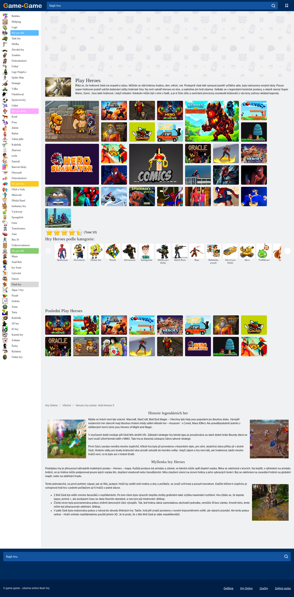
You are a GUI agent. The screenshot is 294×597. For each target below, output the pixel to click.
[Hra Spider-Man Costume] (226, 196)
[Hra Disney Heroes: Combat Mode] (254, 153)
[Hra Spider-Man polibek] (198, 196)
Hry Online (246, 588)
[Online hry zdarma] (22, 5)
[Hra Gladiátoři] (142, 132)
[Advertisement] (106, 44)
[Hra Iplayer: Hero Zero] (114, 153)
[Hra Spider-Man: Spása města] (226, 175)
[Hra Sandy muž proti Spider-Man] (58, 218)
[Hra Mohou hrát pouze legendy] (170, 132)
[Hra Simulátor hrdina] (72, 164)
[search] (273, 6)
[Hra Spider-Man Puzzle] (142, 196)
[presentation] (48, 251)
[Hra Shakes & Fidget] (114, 132)
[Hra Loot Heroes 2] (142, 110)
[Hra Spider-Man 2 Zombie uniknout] (86, 196)
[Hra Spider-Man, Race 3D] (58, 196)
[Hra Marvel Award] (254, 196)
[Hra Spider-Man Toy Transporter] (114, 175)
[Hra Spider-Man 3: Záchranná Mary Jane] (198, 175)
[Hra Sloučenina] (254, 110)
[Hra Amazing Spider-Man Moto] (254, 175)
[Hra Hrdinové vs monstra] (212, 121)
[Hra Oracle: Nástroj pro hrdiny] (198, 153)
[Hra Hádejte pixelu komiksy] (156, 164)
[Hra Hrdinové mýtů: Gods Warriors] (72, 121)
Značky (264, 588)
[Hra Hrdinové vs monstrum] (170, 110)
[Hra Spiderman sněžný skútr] (114, 196)
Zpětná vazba (283, 588)
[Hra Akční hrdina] (254, 132)
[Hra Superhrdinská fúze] (114, 110)
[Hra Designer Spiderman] (170, 196)
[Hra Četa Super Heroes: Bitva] (226, 153)
